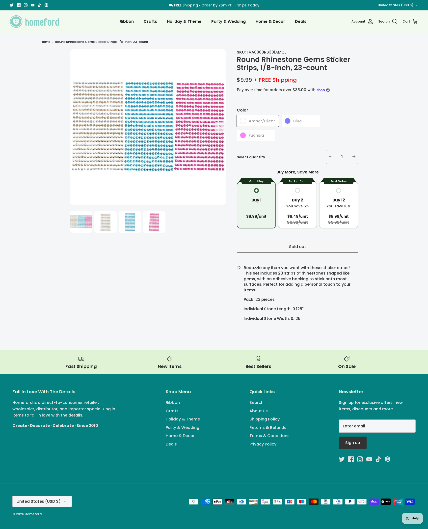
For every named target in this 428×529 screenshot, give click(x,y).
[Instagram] (210, 295)
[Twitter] (196, 295)
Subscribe (214, 279)
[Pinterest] (232, 295)
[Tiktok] (225, 295)
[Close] (262, 218)
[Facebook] (203, 295)
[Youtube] (217, 295)
